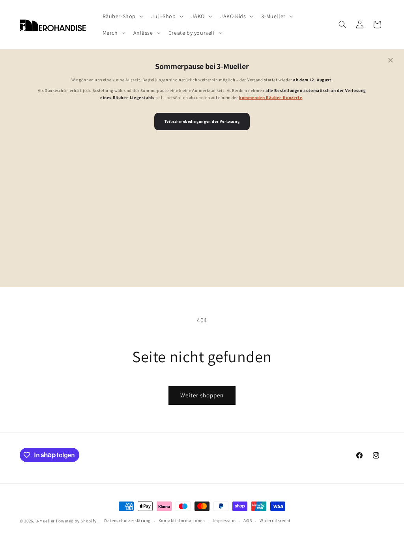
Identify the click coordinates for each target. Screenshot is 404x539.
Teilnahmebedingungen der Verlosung (202, 121)
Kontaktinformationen (182, 520)
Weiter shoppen (202, 395)
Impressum (224, 520)
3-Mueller (45, 521)
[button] (122, 16)
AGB (247, 520)
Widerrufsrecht (275, 520)
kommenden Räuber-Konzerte (270, 97)
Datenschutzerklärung (127, 520)
